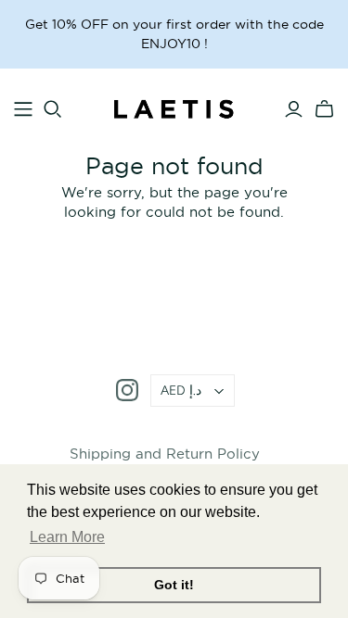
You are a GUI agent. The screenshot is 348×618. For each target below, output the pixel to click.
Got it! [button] (174, 584)
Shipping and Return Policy (165, 453)
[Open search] (53, 109)
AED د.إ (181, 390)
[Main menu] (23, 109)
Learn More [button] (67, 537)
